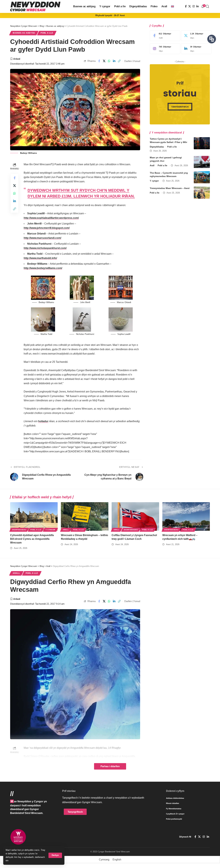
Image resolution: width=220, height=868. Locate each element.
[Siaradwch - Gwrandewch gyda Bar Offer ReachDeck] (211, 39)
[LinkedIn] (197, 6)
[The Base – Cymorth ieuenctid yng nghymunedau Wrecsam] (202, 177)
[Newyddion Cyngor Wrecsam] (35, 6)
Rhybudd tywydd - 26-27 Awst (110, 15)
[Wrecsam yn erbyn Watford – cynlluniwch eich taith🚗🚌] (186, 516)
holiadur (43, 421)
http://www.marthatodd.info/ (40, 258)
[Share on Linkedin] (114, 61)
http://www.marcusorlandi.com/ (42, 238)
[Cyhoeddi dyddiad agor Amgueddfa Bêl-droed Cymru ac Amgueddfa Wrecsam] (34, 516)
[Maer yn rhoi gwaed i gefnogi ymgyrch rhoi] (202, 162)
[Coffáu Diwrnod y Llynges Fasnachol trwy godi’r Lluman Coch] (135, 516)
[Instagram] (194, 6)
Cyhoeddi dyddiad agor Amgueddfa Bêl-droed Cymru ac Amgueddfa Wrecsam (32, 539)
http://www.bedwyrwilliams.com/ (43, 268)
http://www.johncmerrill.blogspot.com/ (47, 228)
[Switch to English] (172, 6)
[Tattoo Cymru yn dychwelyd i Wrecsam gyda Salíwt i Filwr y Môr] (202, 143)
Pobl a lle (47, 33)
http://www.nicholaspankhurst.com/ (45, 248)
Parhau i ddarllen (110, 766)
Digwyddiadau (157, 147)
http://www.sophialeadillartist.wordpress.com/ (51, 218)
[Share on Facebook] (99, 61)
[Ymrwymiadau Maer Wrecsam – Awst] (202, 193)
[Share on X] (104, 61)
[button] (55, 855)
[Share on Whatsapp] (109, 61)
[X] (189, 6)
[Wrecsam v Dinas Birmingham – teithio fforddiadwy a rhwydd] (84, 516)
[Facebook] (185, 6)
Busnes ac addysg (24, 33)
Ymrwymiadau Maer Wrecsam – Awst (170, 188)
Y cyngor (154, 181)
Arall (152, 165)
